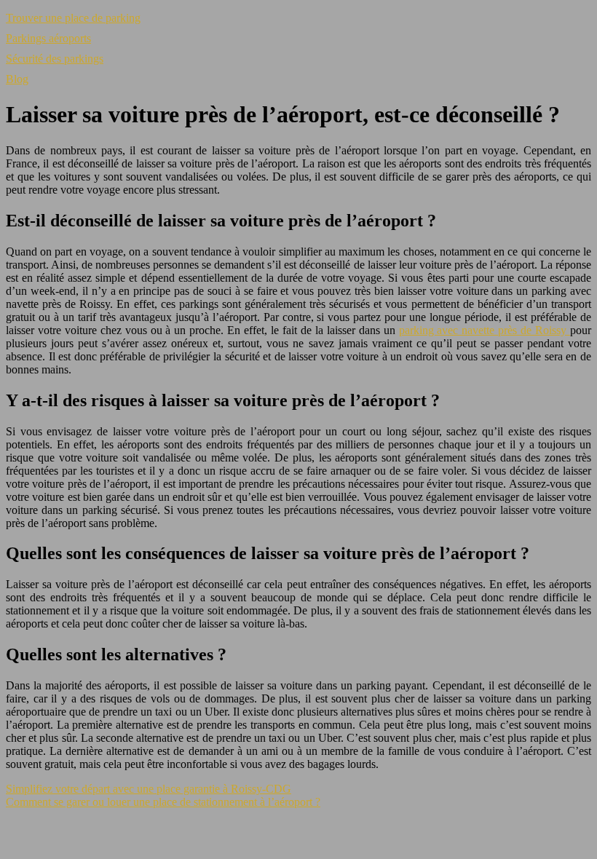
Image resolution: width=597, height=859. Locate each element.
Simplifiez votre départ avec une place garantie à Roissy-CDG (148, 789)
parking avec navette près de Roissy (485, 330)
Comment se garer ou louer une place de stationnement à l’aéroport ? (163, 802)
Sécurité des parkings (54, 58)
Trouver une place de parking (73, 18)
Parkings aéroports (48, 38)
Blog (17, 79)
